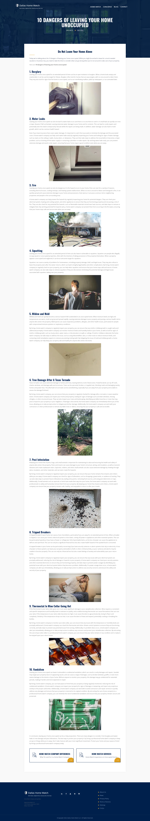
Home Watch (95, 7)
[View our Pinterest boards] (75, 794)
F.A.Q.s (102, 808)
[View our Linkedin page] (62, 794)
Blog (116, 7)
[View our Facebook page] (66, 794)
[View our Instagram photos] (79, 794)
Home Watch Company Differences (54, 753)
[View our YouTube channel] (70, 794)
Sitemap (102, 805)
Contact (123, 7)
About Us (103, 792)
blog (80, 30)
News (101, 795)
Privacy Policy (104, 799)
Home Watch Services (101, 753)
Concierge (107, 7)
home (69, 30)
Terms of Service (105, 802)
